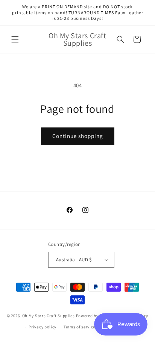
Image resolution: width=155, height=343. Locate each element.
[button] (15, 39)
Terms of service (79, 327)
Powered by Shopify (95, 315)
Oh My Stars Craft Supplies (48, 315)
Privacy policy (42, 327)
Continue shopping (77, 135)
